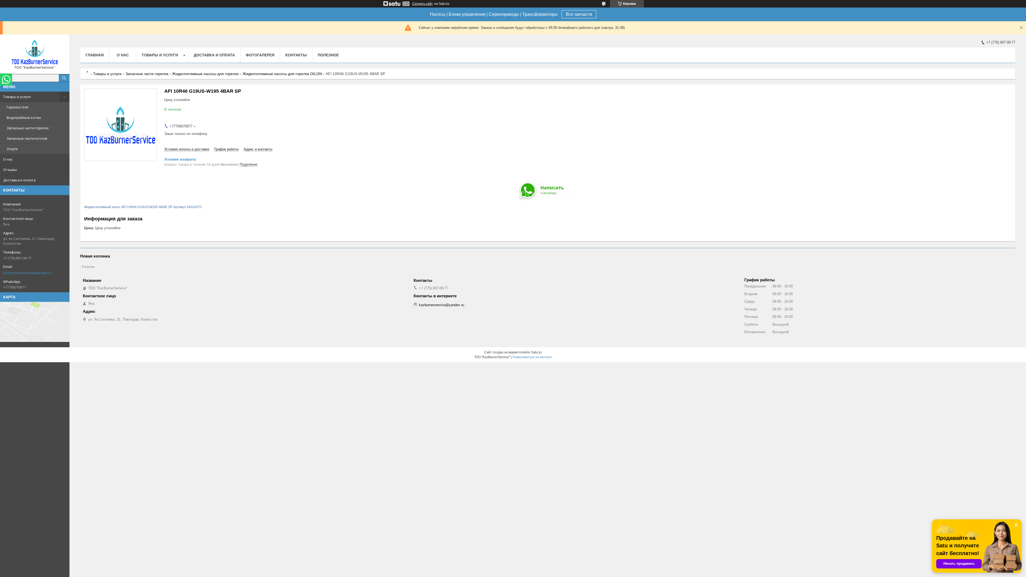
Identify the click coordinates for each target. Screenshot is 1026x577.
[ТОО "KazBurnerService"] (34, 51)
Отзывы (10, 169)
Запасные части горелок (28, 128)
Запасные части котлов (27, 138)
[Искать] (64, 78)
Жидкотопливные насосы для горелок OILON (282, 74)
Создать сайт (422, 4)
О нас (8, 159)
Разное (88, 266)
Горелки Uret (17, 107)
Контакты (296, 55)
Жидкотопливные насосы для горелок (205, 74)
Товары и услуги (17, 96)
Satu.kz (536, 352)
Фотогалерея (260, 55)
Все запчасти (579, 14)
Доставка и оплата (19, 180)
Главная (95, 55)
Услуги (12, 148)
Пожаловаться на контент (532, 357)
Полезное (328, 55)
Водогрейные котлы (24, 117)
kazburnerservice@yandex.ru (27, 272)
